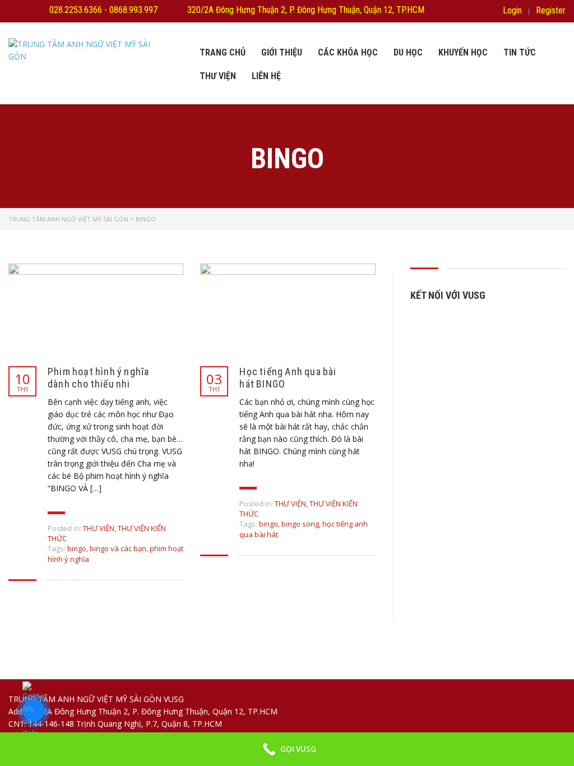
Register (551, 10)
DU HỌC (408, 52)
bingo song (300, 524)
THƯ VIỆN (218, 76)
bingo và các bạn (118, 548)
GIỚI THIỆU (281, 52)
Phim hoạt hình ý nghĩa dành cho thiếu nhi (98, 378)
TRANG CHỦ (223, 52)
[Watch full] (95, 309)
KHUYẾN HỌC (463, 52)
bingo (76, 548)
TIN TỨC (519, 52)
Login (512, 10)
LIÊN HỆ (266, 76)
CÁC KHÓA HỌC (348, 52)
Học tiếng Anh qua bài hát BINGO (287, 378)
